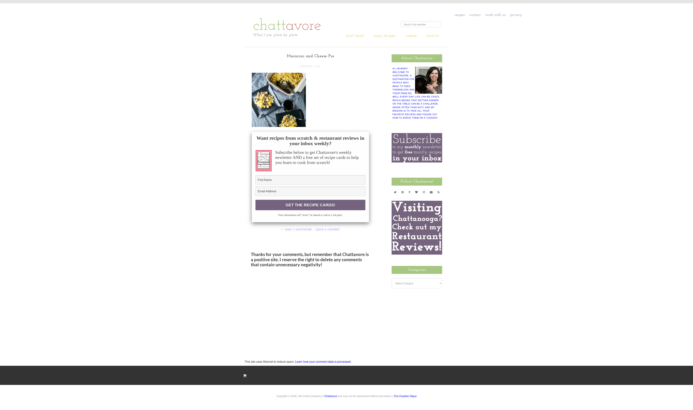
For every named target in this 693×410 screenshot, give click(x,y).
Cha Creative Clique (405, 396)
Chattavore (287, 18)
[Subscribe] (438, 192)
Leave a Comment (328, 230)
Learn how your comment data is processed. (323, 361)
